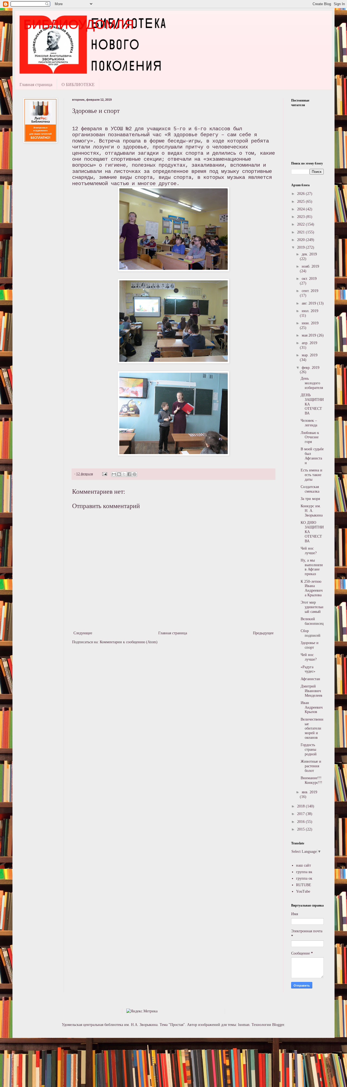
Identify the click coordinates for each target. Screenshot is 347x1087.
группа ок (304, 878)
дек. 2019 (309, 254)
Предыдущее (263, 633)
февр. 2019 (310, 368)
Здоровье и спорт (310, 645)
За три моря (310, 499)
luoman (243, 1025)
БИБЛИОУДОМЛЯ (78, 24)
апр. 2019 (309, 343)
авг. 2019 (309, 303)
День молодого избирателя (312, 383)
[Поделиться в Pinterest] (134, 474)
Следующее (82, 633)
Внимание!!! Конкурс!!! (311, 780)
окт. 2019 (309, 279)
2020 (301, 240)
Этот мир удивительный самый (312, 607)
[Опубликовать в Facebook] (129, 474)
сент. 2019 (310, 291)
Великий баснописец (312, 621)
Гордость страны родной (309, 749)
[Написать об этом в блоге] (119, 474)
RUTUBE (303, 885)
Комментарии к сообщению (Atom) (129, 642)
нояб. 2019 (310, 266)
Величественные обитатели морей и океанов (312, 728)
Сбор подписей (310, 633)
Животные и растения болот (311, 766)
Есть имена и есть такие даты (311, 474)
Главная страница (36, 84)
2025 (301, 201)
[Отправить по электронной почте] (114, 474)
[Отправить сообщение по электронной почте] (104, 474)
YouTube (303, 891)
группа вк (304, 872)
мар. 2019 (309, 355)
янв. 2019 (309, 792)
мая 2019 (309, 335)
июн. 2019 (310, 323)
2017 (301, 814)
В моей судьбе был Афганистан (312, 456)
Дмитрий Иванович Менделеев (311, 691)
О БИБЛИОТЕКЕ (78, 84)
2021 (301, 232)
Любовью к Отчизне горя (310, 437)
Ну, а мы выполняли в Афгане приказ (312, 567)
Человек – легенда (309, 423)
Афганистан (310, 679)
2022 (301, 224)
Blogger (278, 1025)
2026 (301, 194)
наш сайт (303, 865)
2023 (301, 217)
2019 (301, 247)
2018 (301, 806)
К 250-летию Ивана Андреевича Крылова (312, 588)
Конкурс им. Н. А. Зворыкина (312, 510)
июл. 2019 (310, 311)
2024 (301, 209)
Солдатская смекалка (310, 489)
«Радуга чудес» (308, 669)
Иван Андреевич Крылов (312, 707)
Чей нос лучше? (309, 550)
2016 (301, 822)
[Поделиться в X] (124, 474)
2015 (301, 829)
